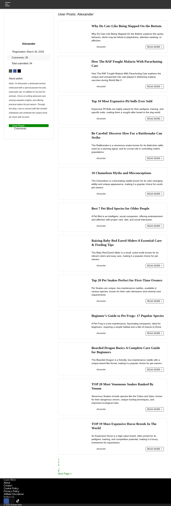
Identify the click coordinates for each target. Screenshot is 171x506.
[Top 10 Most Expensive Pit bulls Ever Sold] (74, 100)
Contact (8, 485)
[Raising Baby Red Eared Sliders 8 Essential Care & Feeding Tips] (74, 240)
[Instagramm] (24, 501)
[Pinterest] (36, 501)
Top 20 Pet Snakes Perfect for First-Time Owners (127, 280)
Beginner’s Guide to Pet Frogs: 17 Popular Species (128, 316)
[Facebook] (6, 501)
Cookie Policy (11, 488)
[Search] (162, 4)
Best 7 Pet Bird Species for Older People (120, 208)
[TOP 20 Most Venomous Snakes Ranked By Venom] (74, 383)
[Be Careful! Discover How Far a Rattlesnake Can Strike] (74, 132)
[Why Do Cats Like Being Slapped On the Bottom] (74, 25)
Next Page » (64, 473)
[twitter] (12, 501)
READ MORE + (154, 47)
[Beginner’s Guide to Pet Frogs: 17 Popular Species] (74, 315)
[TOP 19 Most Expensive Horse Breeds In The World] (74, 423)
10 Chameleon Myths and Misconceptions (121, 173)
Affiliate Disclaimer (14, 494)
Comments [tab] (20, 128)
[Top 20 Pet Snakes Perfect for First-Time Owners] (74, 279)
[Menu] (8, 4)
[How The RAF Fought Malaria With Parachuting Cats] (74, 60)
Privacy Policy (11, 491)
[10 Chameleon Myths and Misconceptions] (74, 172)
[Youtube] (29, 501)
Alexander (101, 47)
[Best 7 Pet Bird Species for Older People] (74, 207)
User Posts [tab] (18, 125)
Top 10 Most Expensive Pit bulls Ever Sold (122, 101)
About (7, 482)
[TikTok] (17, 501)
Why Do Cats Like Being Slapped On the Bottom (126, 26)
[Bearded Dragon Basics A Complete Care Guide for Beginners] (74, 347)
